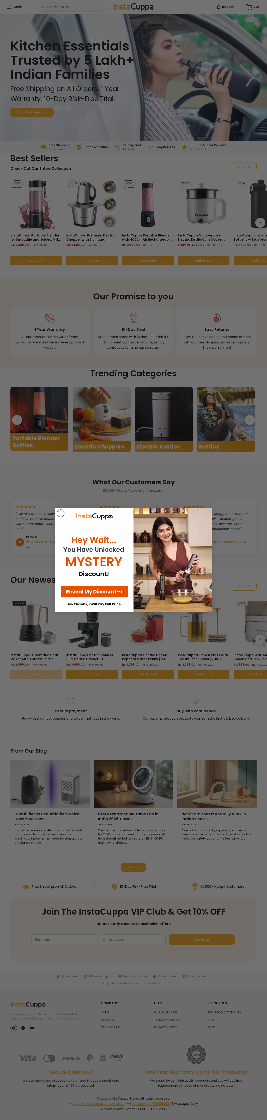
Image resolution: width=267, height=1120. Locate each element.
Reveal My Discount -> (94, 591)
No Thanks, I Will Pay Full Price (94, 604)
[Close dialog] (60, 513)
